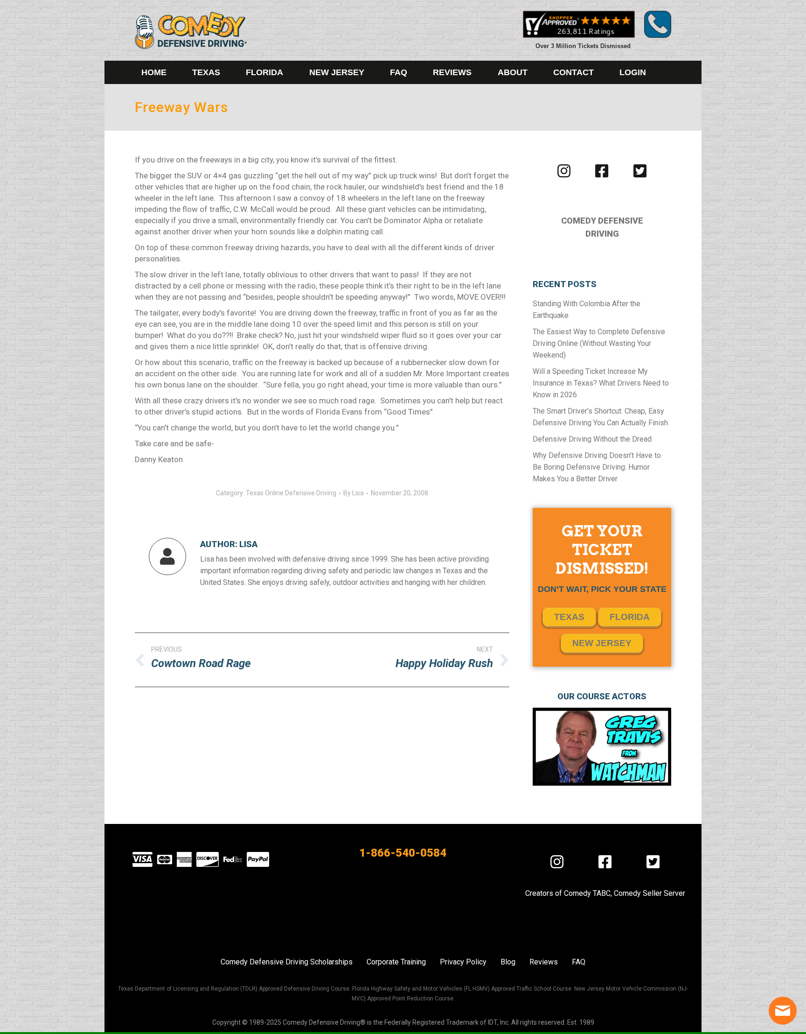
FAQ (578, 961)
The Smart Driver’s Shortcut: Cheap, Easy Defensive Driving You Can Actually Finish (600, 417)
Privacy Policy (463, 961)
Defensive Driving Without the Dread (592, 439)
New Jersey (602, 643)
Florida (630, 617)
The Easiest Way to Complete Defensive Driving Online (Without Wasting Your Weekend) (599, 343)
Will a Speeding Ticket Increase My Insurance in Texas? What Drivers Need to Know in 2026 (601, 383)
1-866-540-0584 (402, 852)
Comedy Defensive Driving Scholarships (287, 961)
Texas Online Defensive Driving (291, 493)
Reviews (543, 961)
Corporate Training (396, 961)
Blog (507, 961)
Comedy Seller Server (649, 893)
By (353, 493)
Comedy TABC (587, 893)
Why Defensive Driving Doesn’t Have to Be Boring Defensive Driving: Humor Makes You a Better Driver (597, 467)
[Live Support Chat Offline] (783, 1011)
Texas (569, 617)
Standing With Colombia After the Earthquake (586, 309)
